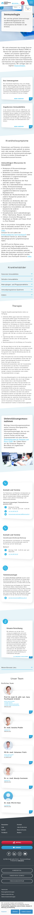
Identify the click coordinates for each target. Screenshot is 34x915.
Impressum (4, 889)
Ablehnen (15, 911)
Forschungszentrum (17, 881)
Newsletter (4, 825)
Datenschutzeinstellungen (8, 897)
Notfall (3, 830)
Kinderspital (16, 870)
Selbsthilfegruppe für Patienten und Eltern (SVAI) (16, 440)
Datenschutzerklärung (7, 894)
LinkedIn (14, 854)
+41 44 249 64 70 (13, 511)
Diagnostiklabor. (19, 66)
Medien (19, 832)
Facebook (9, 854)
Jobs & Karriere (22, 827)
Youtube (25, 854)
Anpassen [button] (4, 911)
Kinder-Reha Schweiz (17, 876)
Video (3, 231)
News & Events (21, 830)
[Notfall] (22, 2)
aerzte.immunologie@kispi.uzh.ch (18, 598)
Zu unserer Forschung (20, 656)
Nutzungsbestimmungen (7, 892)
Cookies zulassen (26, 911)
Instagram (20, 854)
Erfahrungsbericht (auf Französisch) (13, 235)
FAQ (2, 827)
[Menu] (30, 3)
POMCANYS (21, 860)
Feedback (4, 832)
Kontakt (19, 825)
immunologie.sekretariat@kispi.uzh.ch (19, 514)
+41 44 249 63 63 (13, 554)
